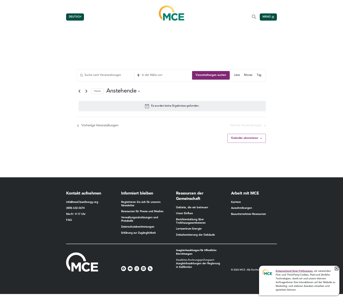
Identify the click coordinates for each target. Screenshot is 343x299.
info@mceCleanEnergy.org (82, 202)
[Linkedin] (143, 268)
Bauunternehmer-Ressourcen (249, 214)
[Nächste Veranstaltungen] (86, 91)
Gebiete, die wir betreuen (192, 207)
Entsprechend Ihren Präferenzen (294, 271)
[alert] (172, 106)
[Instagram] (136, 268)
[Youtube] (130, 268)
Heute (97, 91)
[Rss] (150, 268)
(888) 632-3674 (75, 208)
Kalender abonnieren (244, 138)
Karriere (236, 202)
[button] (336, 268)
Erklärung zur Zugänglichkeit (138, 233)
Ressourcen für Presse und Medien (142, 211)
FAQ (69, 220)
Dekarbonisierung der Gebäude (195, 235)
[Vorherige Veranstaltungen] (79, 91)
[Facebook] (123, 268)
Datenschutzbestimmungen (137, 226)
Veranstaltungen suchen (211, 75)
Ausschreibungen (241, 208)
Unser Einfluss (184, 213)
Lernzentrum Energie (189, 228)
